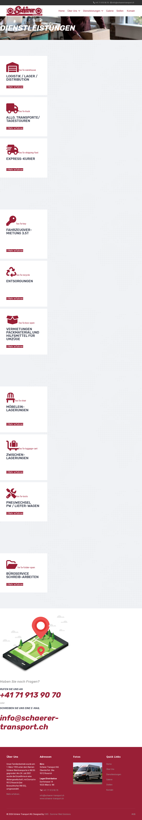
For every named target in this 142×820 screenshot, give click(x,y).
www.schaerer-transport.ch (52, 798)
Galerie (110, 11)
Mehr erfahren (15, 87)
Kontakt (131, 11)
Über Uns (72, 11)
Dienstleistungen (91, 11)
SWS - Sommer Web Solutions (57, 814)
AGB (133, 814)
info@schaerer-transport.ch (123, 3)
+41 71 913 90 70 (102, 3)
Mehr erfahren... (14, 794)
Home (62, 11)
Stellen (119, 11)
